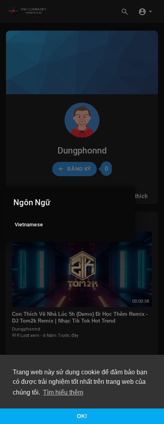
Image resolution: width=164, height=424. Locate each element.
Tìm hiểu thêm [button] (63, 392)
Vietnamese (29, 225)
